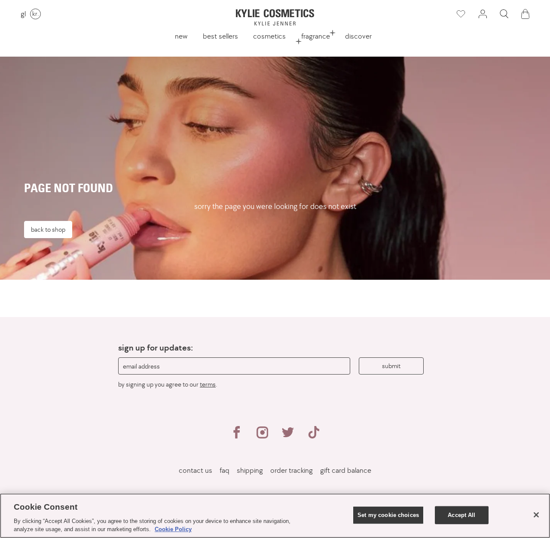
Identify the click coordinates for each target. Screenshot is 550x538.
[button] (504, 14)
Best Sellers (220, 36)
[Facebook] (236, 436)
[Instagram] (262, 436)
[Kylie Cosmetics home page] (275, 17)
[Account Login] (483, 14)
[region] (275, 515)
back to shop (48, 229)
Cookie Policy (173, 529)
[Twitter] (288, 436)
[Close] (536, 514)
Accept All (461, 515)
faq (224, 470)
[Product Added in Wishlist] (460, 14)
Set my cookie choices (388, 515)
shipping (250, 470)
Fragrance (315, 36)
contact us (195, 470)
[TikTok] (314, 436)
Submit (391, 366)
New (181, 36)
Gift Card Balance (345, 470)
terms (208, 384)
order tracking (291, 470)
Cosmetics (269, 36)
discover (358, 36)
